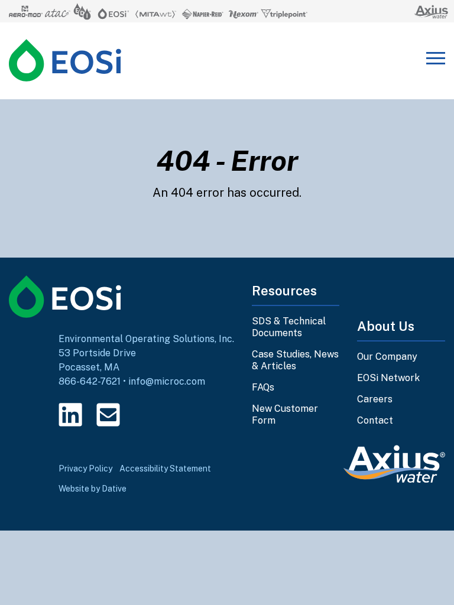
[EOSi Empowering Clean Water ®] (65, 60)
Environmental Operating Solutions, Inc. (146, 338)
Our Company (387, 356)
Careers (375, 399)
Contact (375, 420)
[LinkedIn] (70, 415)
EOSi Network (388, 377)
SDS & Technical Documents (289, 327)
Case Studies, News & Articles (295, 360)
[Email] (108, 415)
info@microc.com (166, 381)
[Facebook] (146, 415)
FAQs (263, 387)
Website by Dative (93, 488)
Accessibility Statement (165, 468)
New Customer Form (285, 414)
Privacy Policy (85, 468)
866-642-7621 (90, 381)
